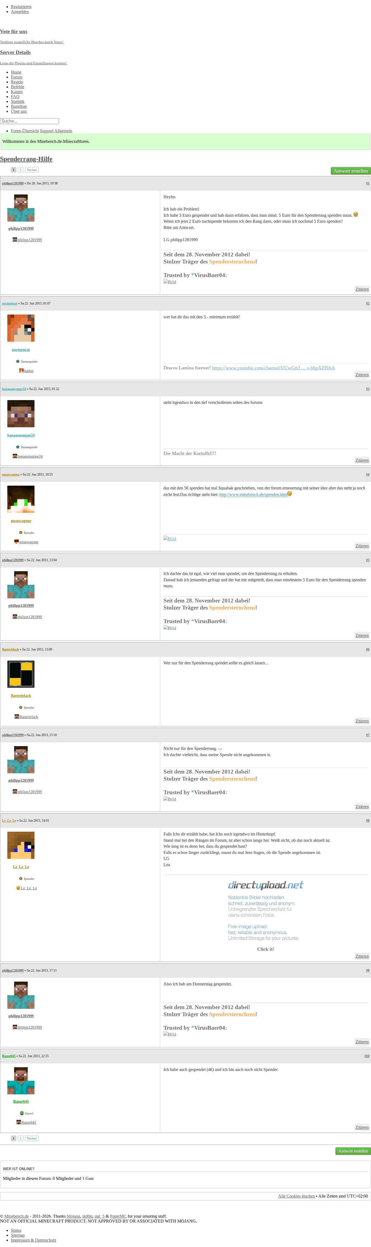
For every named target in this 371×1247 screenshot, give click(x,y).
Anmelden (20, 11)
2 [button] (20, 169)
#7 (367, 735)
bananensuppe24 (14, 389)
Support (47, 130)
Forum (16, 77)
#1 (367, 183)
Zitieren (362, 289)
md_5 (100, 1216)
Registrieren (21, 6)
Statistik (17, 101)
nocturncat (9, 303)
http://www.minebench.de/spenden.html (253, 494)
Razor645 (8, 1056)
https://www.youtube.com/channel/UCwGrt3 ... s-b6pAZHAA (273, 367)
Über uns (19, 111)
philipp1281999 (13, 183)
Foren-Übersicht (25, 130)
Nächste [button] (32, 169)
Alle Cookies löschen (296, 1196)
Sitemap (18, 1235)
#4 (367, 474)
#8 (367, 820)
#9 (367, 970)
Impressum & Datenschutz (33, 1240)
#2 (367, 303)
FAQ (15, 96)
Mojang (73, 1216)
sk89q (87, 1216)
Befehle (17, 86)
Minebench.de (16, 1216)
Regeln (17, 82)
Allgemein (63, 130)
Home (16, 72)
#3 (367, 389)
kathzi (28, 371)
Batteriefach (10, 649)
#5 (367, 560)
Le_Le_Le (9, 820)
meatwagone (11, 474)
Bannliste (19, 106)
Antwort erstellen (351, 171)
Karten (17, 91)
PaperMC (118, 1216)
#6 (367, 649)
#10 (366, 1056)
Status (16, 1230)
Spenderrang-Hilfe (26, 158)
